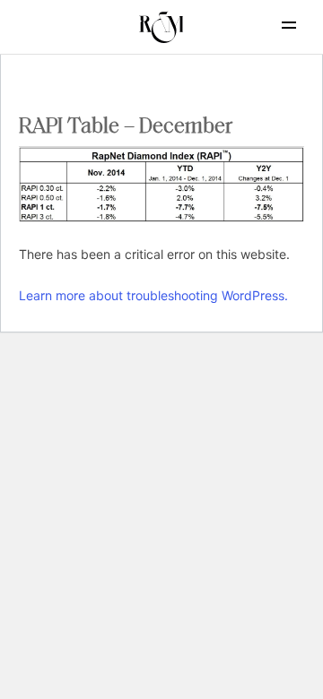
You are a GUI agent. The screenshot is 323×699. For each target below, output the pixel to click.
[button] (289, 25)
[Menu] (273, 25)
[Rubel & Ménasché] (161, 27)
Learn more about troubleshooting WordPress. (153, 295)
